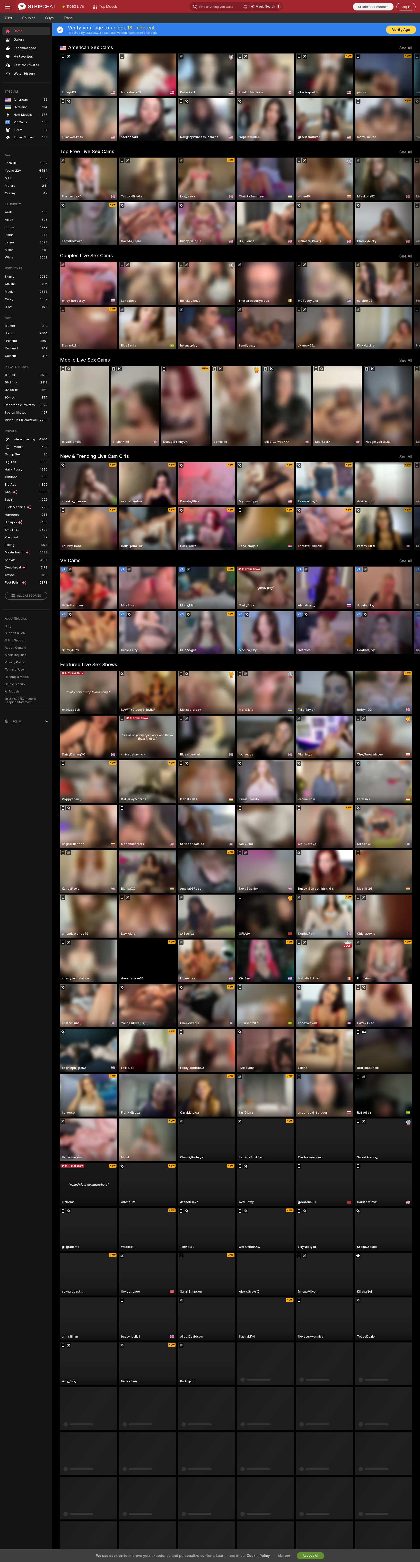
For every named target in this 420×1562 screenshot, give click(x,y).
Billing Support (15, 640)
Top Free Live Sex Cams (87, 151)
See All (405, 48)
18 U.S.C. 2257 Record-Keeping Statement (21, 700)
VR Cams (70, 560)
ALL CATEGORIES (29, 595)
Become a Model (17, 677)
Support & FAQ (15, 633)
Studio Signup (15, 684)
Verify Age (401, 30)
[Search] (244, 6)
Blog (8, 626)
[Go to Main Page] (37, 6)
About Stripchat (16, 618)
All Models (12, 691)
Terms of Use (14, 669)
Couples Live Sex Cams (86, 255)
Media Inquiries (15, 655)
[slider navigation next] (408, 97)
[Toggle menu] (8, 6)
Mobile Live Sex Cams (85, 360)
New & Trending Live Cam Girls (94, 456)
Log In (406, 7)
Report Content (15, 647)
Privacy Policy (15, 662)
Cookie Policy (258, 1556)
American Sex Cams (90, 47)
